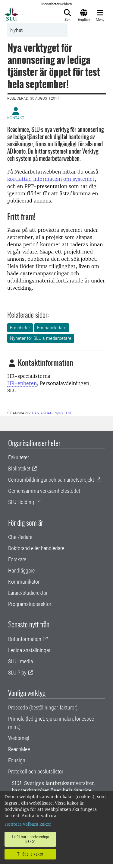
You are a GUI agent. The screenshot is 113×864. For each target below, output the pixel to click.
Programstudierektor (29, 604)
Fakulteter (18, 457)
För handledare (51, 327)
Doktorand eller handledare (36, 548)
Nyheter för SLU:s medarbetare (40, 338)
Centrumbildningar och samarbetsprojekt (51, 480)
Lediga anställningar (29, 650)
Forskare (17, 559)
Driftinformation (24, 639)
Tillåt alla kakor (30, 854)
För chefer (20, 327)
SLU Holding (21, 502)
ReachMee (19, 749)
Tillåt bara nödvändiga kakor (30, 839)
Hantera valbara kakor (28, 824)
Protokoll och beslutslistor (35, 771)
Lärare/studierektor (28, 593)
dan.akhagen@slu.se (52, 413)
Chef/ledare (20, 537)
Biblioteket (19, 468)
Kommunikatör (23, 582)
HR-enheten (22, 383)
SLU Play (17, 672)
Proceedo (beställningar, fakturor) (42, 707)
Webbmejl (18, 738)
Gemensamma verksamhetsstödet (44, 491)
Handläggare (21, 570)
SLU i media (20, 661)
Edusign (16, 760)
